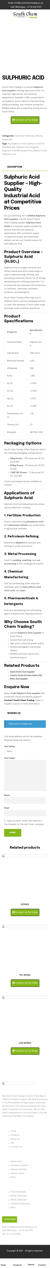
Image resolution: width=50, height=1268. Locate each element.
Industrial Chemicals (24, 136)
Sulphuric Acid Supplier (27, 147)
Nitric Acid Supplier (19, 679)
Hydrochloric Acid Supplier (22, 672)
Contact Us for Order (26, 120)
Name (7, 795)
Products (17, 1265)
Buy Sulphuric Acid (17, 144)
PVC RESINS (25, 975)
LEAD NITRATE (25, 1043)
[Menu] (3, 15)
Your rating (10, 746)
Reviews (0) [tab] (14, 713)
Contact (42, 1265)
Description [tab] (14, 167)
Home (3, 1265)
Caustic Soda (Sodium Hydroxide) (26, 675)
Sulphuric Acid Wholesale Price (17, 151)
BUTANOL (25, 904)
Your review (10, 758)
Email (7, 808)
